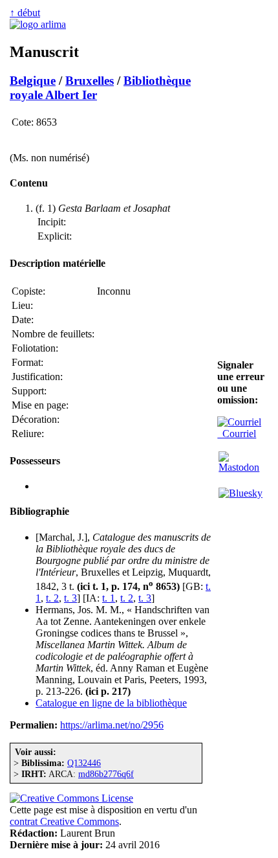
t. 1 (108, 598)
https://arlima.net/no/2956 (112, 724)
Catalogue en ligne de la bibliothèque (111, 702)
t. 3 (70, 598)
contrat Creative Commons (64, 821)
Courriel (236, 433)
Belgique (33, 80)
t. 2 (52, 598)
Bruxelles (89, 80)
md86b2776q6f (106, 774)
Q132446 (84, 763)
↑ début (25, 12)
